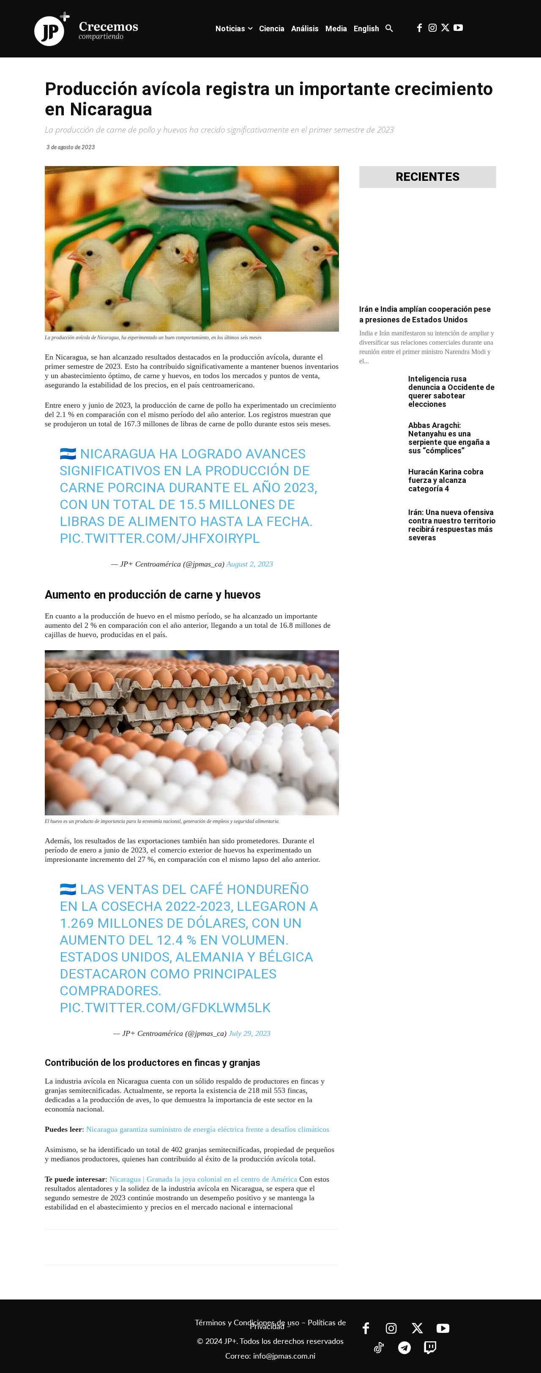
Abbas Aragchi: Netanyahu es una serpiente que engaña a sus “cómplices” (449, 438)
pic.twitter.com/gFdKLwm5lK (165, 1008)
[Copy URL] (231, 1247)
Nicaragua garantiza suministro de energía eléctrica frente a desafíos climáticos (207, 1129)
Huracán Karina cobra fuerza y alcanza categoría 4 (446, 480)
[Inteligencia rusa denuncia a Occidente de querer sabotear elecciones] (380, 389)
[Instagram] (432, 28)
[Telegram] (153, 1247)
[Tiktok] (378, 1348)
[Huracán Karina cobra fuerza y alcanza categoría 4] (380, 482)
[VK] (192, 1247)
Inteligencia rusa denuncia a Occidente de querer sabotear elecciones (451, 391)
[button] (389, 29)
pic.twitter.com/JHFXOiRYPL (160, 538)
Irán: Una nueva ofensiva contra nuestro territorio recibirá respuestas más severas (452, 525)
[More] (251, 1247)
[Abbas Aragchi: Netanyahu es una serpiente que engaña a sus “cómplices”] (380, 436)
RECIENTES (428, 177)
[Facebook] (419, 28)
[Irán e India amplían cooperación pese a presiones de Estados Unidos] (427, 248)
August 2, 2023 (250, 564)
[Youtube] (458, 28)
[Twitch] (430, 1348)
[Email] (212, 1247)
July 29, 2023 (249, 1033)
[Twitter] (445, 28)
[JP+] (86, 28)
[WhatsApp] (173, 1247)
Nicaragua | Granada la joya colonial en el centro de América (203, 1179)
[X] (134, 1247)
